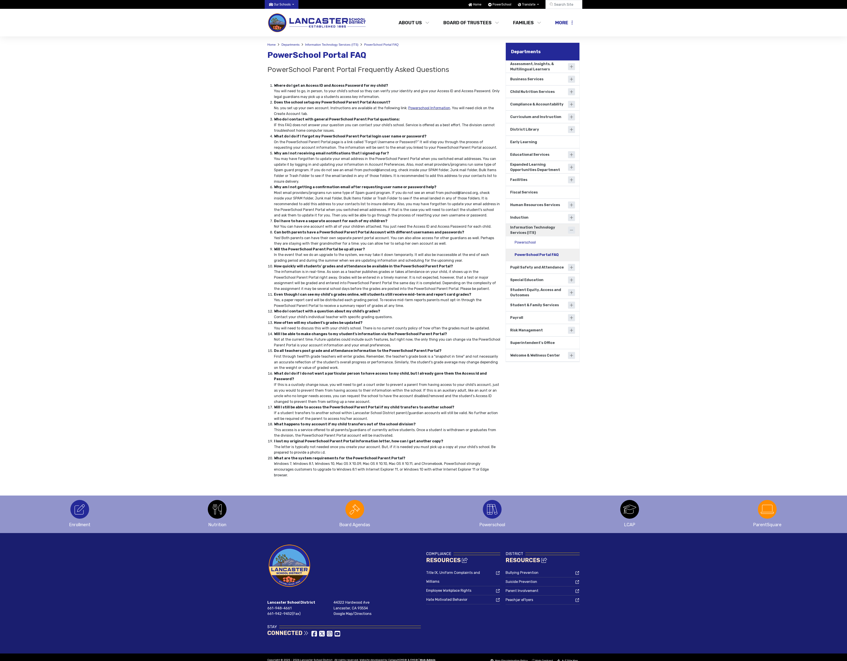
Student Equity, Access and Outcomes (535, 292)
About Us (410, 22)
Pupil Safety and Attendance (537, 267)
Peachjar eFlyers (519, 600)
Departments (290, 44)
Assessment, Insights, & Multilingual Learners (532, 66)
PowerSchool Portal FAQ (381, 44)
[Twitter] (322, 635)
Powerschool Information (429, 108)
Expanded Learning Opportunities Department (535, 167)
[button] (284, 4)
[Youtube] (337, 635)
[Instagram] (330, 635)
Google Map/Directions (352, 614)
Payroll (516, 317)
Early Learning (523, 142)
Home (477, 4)
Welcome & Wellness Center (535, 355)
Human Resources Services (535, 205)
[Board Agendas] (355, 509)
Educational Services (529, 154)
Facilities (518, 180)
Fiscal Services (524, 192)
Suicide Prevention (521, 582)
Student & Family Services (534, 305)
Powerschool (525, 242)
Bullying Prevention (522, 573)
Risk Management (526, 330)
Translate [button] (529, 4)
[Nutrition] (217, 509)
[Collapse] (571, 230)
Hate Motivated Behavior (446, 599)
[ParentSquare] (767, 509)
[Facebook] (314, 635)
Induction (519, 217)
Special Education (526, 280)
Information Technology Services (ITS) (331, 44)
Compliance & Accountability (537, 104)
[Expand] (571, 66)
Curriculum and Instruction (535, 117)
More (561, 22)
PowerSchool (502, 4)
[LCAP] (629, 509)
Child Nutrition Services (532, 92)
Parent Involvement (522, 591)
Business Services (526, 79)
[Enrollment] (79, 509)
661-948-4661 (279, 608)
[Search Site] (563, 4)
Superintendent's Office (532, 343)
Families (523, 22)
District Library (524, 129)
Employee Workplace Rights (448, 590)
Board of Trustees (467, 22)
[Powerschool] (492, 509)
